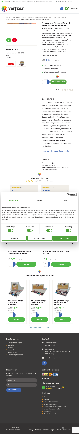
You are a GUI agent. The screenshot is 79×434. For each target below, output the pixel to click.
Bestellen (11, 345)
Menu (75, 8)
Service (70, 1)
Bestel (26, 264)
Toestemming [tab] (13, 200)
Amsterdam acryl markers (52, 409)
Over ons (47, 397)
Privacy (30, 430)
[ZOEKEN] (61, 8)
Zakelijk (46, 399)
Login (76, 1)
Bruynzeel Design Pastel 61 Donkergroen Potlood (19, 252)
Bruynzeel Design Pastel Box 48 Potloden (61, 302)
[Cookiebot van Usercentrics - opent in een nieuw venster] (68, 194)
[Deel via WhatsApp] (68, 90)
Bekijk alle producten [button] (39, 327)
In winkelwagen (58, 82)
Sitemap (38, 430)
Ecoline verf (48, 411)
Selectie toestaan (39, 238)
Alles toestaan (64, 238)
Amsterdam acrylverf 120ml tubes (55, 406)
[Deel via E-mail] (71, 90)
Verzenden (11, 350)
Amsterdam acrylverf (51, 404)
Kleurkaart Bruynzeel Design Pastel (55, 151)
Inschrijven (13, 390)
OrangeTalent (67, 429)
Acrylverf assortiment (51, 402)
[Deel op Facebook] (62, 90)
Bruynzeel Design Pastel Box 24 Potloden (38, 302)
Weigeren (14, 238)
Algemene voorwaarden (15, 429)
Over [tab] (65, 200)
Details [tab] (39, 200)
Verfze (13, 8)
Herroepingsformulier (15, 355)
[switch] (30, 230)
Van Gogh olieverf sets (51, 414)
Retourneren (12, 352)
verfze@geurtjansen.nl (55, 163)
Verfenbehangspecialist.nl (52, 430)
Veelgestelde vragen (15, 342)
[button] (14, 40)
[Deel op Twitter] (65, 90)
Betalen (10, 347)
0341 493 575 (62, 1)
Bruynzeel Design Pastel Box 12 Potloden (15, 302)
